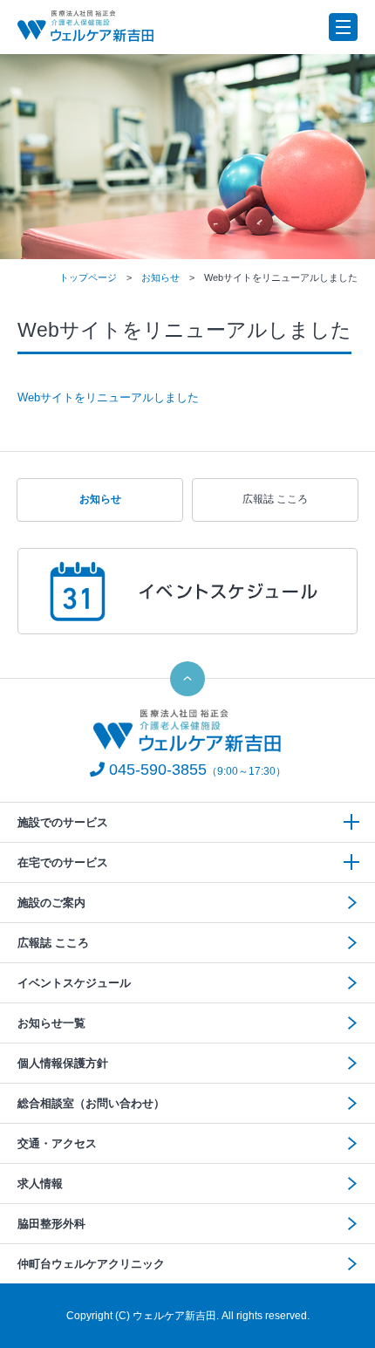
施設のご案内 (51, 902)
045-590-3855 (158, 769)
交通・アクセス (57, 1143)
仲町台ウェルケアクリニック (91, 1263)
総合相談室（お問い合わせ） (91, 1103)
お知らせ (160, 277)
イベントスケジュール (74, 982)
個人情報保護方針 (62, 1063)
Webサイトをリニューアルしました (108, 397)
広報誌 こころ (275, 499)
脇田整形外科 (51, 1223)
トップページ (88, 277)
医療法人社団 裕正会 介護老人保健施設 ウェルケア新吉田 (85, 26)
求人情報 (40, 1183)
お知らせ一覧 (51, 1023)
